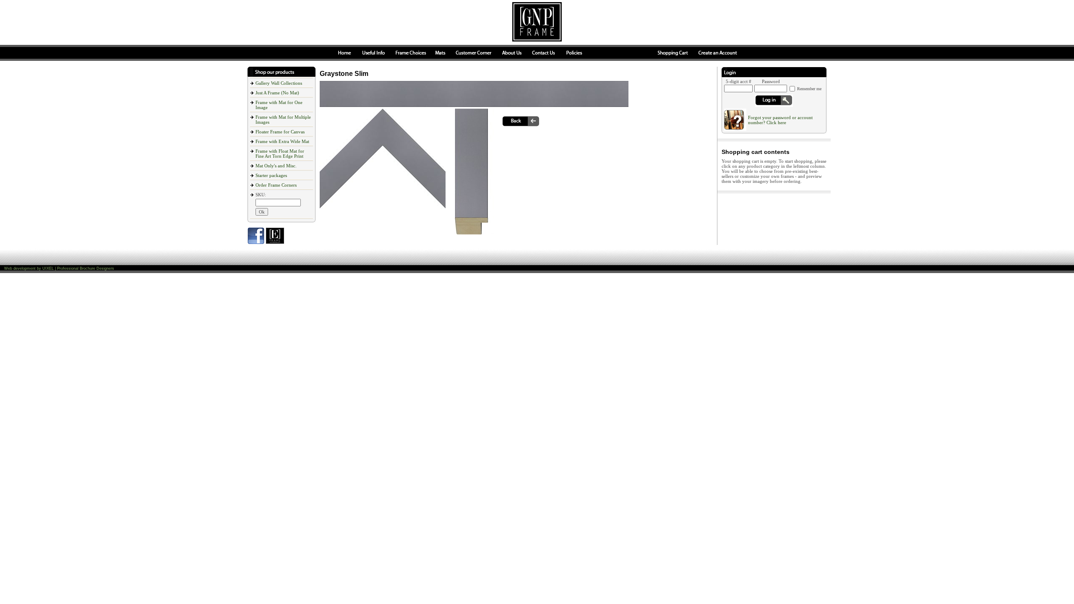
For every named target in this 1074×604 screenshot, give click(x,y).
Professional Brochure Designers (85, 268)
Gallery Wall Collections (278, 83)
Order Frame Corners (276, 184)
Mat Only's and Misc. (276, 165)
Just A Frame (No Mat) (277, 92)
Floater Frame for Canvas (280, 131)
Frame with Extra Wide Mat (282, 141)
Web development (20, 268)
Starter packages (271, 175)
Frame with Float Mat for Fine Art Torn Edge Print (279, 153)
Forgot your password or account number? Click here (780, 120)
